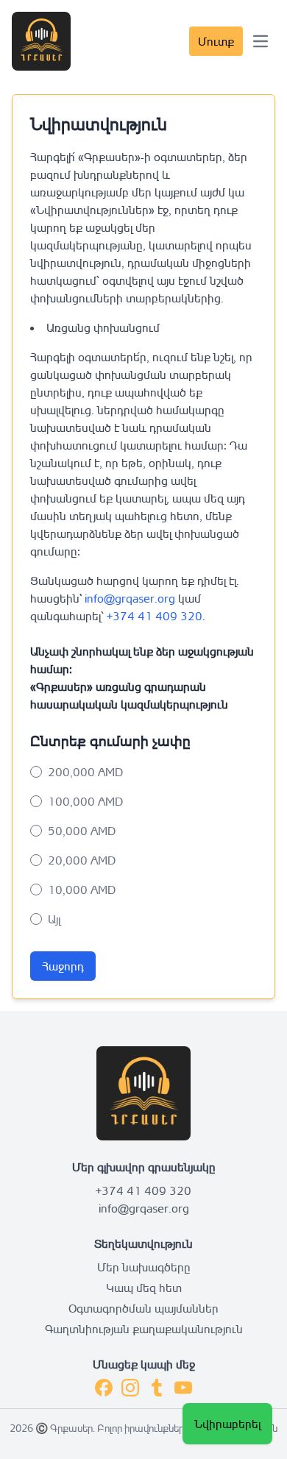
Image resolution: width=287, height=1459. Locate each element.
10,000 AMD (82, 889)
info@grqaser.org (130, 598)
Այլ (54, 919)
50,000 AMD (82, 830)
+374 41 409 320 (154, 615)
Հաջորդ (63, 966)
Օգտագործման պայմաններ (143, 1308)
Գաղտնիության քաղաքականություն (144, 1328)
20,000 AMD (82, 860)
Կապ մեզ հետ (144, 1287)
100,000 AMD (85, 801)
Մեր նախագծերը (144, 1267)
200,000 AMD (85, 771)
